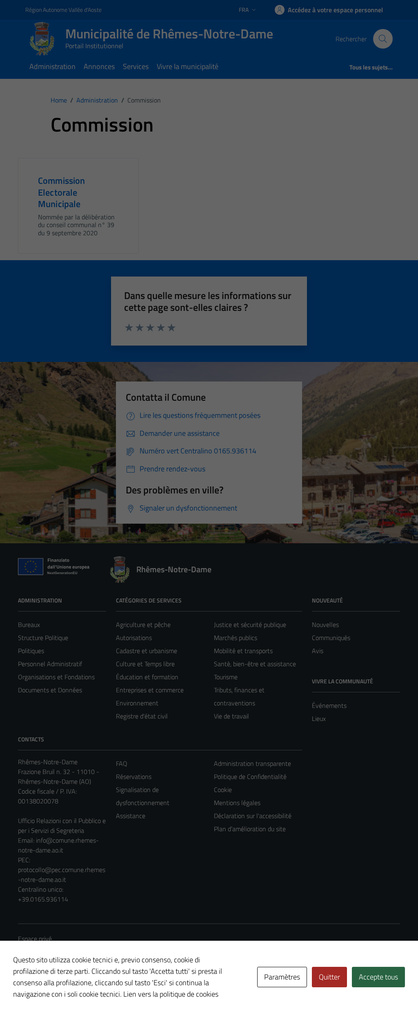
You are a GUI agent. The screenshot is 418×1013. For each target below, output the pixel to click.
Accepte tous (378, 976)
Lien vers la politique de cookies (170, 994)
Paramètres (282, 976)
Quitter (329, 976)
